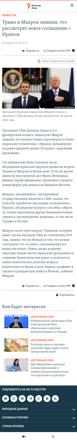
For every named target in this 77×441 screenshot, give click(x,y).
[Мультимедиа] (23, 436)
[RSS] (55, 398)
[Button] (30, 51)
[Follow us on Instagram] (13, 398)
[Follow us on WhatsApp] (38, 398)
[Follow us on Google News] (47, 398)
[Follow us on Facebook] (22, 398)
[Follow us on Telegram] (30, 398)
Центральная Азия (42, 317)
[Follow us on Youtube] (5, 398)
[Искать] (53, 436)
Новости (9, 15)
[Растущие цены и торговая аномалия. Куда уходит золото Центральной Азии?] (16, 345)
